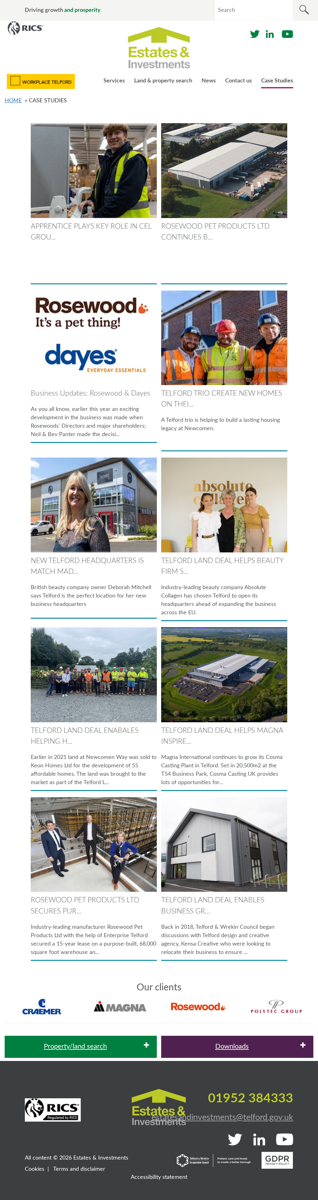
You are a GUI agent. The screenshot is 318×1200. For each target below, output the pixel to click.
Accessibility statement (159, 1177)
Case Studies (277, 81)
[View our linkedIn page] (270, 34)
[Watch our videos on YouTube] (287, 34)
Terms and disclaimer (79, 1169)
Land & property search (163, 81)
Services (114, 81)
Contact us (238, 81)
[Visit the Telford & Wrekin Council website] (214, 1160)
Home (13, 101)
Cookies (34, 1169)
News (209, 81)
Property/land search (75, 1046)
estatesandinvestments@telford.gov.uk (222, 1117)
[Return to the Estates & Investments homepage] (159, 47)
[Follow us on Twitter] (255, 34)
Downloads (232, 1046)
